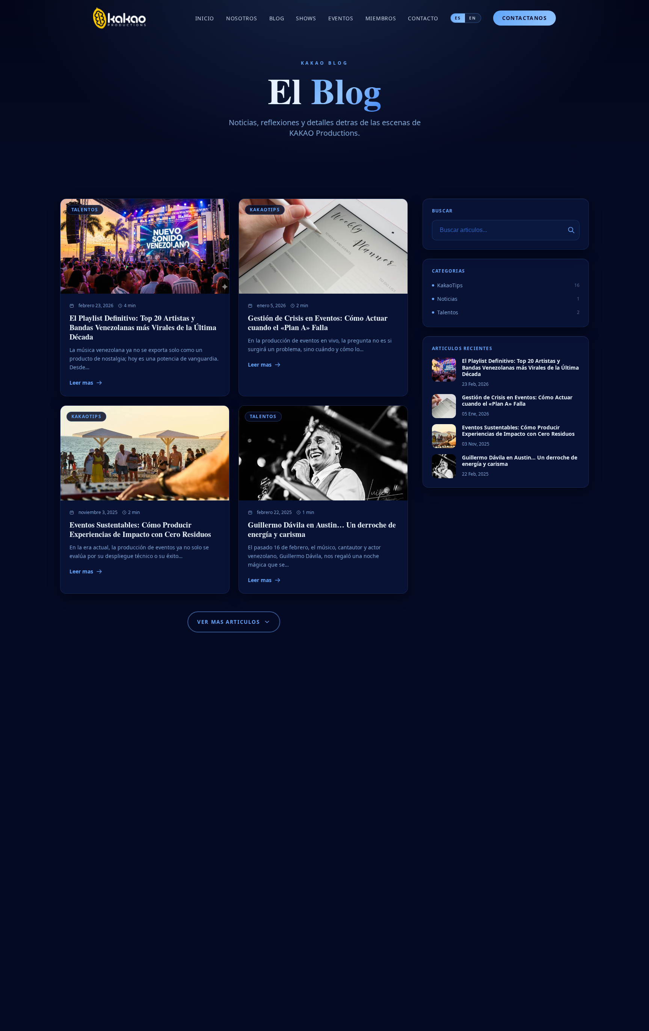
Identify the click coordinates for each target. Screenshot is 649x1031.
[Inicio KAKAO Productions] (120, 18)
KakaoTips (265, 209)
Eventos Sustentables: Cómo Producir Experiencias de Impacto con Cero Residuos (140, 529)
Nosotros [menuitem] (241, 18)
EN (472, 18)
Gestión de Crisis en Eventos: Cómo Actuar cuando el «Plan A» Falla (318, 322)
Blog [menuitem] (276, 18)
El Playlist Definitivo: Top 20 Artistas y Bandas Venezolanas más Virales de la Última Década (142, 327)
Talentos (84, 209)
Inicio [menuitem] (204, 18)
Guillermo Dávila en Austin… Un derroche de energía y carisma (322, 529)
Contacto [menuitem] (423, 18)
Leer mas (81, 382)
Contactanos (524, 17)
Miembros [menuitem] (380, 18)
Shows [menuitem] (306, 18)
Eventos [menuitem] (340, 18)
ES (458, 18)
